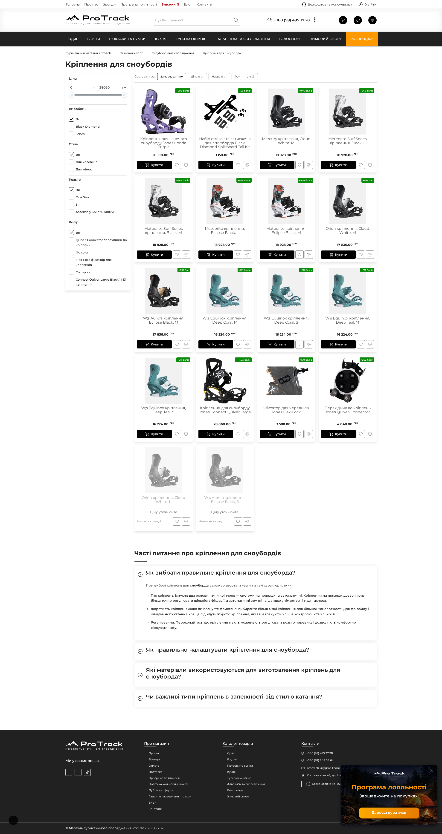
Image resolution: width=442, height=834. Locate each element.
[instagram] (68, 772)
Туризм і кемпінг (239, 778)
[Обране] (358, 20)
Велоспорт (235, 790)
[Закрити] (432, 770)
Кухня (231, 772)
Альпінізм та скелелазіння (246, 784)
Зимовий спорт (238, 796)
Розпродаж (362, 39)
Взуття (232, 759)
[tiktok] (87, 772)
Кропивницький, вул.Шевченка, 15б (332, 775)
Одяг (230, 753)
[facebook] (78, 772)
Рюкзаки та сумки (240, 765)
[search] (236, 20)
